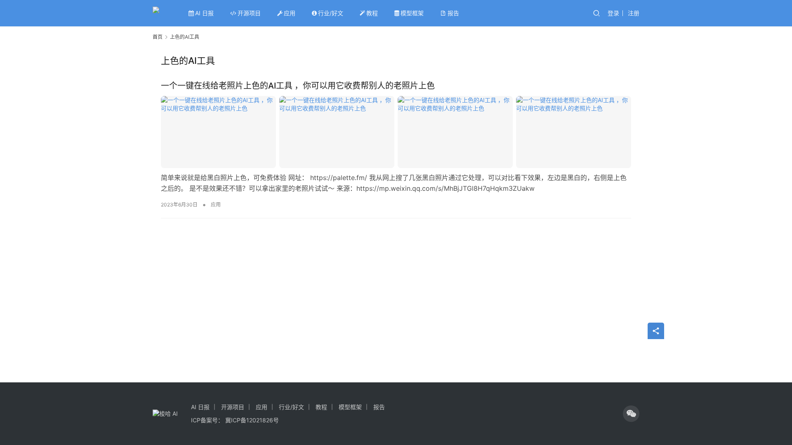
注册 (633, 12)
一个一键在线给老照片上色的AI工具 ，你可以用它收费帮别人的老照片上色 (298, 86)
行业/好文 (330, 12)
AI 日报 (204, 12)
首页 (158, 37)
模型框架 (412, 12)
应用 (289, 12)
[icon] (631, 413)
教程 (372, 12)
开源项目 (249, 12)
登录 (613, 12)
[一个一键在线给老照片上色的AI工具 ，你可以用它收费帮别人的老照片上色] (396, 132)
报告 (453, 12)
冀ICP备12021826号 (252, 420)
